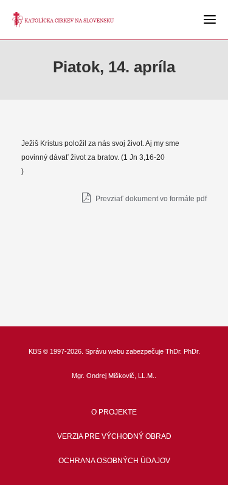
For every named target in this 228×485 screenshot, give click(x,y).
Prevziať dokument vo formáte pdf (150, 198)
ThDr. (173, 351)
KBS (35, 351)
